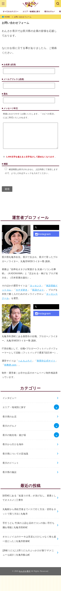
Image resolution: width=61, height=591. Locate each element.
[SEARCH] (58, 3)
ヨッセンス (35, 285)
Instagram (44, 234)
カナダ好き (21, 290)
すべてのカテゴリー (11, 11)
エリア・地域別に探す (31, 11)
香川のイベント (11, 463)
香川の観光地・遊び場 (14, 435)
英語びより (38, 290)
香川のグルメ (49, 11)
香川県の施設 (9, 472)
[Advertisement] (30, 582)
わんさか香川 (24, 571)
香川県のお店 (9, 416)
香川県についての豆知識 (15, 453)
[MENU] (3, 3)
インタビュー (9, 398)
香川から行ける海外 (13, 444)
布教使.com (10, 365)
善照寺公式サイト (46, 360)
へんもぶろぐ (25, 360)
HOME (7, 17)
